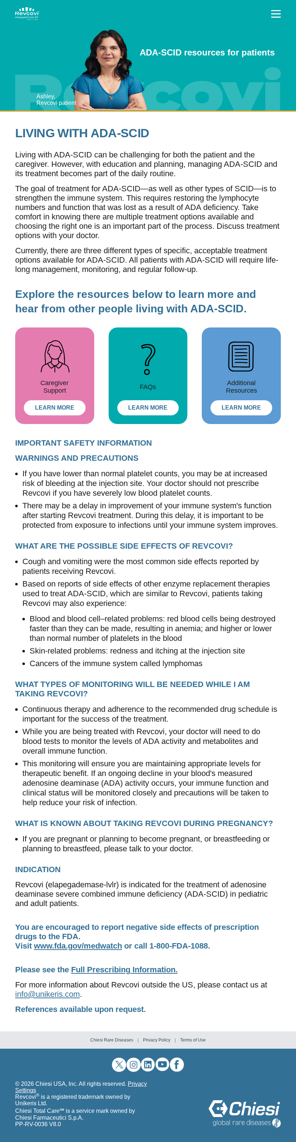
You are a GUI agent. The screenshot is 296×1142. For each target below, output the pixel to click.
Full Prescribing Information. (124, 969)
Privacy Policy (156, 1040)
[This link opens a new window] (245, 1114)
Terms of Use (193, 1040)
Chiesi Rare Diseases (111, 1040)
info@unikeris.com (47, 994)
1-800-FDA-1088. (179, 945)
